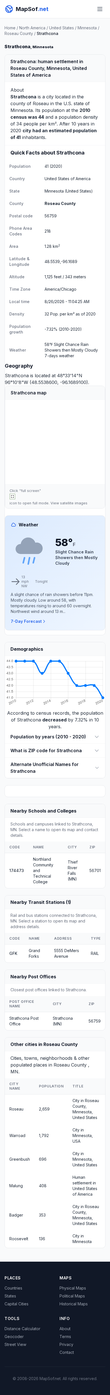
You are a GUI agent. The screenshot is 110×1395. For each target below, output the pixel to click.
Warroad (17, 1135)
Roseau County (19, 33)
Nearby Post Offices (33, 976)
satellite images (73, 503)
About (65, 1328)
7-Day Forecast (26, 621)
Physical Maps (73, 1288)
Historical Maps (74, 1303)
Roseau (41, 103)
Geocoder (14, 1336)
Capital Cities (16, 1303)
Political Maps (72, 1296)
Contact (67, 1352)
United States (61, 27)
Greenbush (19, 1159)
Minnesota (87, 27)
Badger (16, 1215)
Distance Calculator (22, 1328)
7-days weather (59, 355)
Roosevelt (18, 1238)
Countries (13, 1288)
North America (32, 27)
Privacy (66, 1344)
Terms (65, 1336)
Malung (16, 1185)
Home (10, 27)
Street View (15, 1344)
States (10, 1296)
